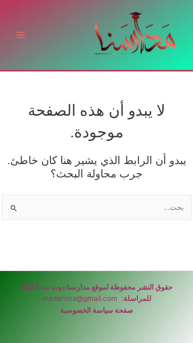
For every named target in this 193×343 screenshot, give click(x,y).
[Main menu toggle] (20, 35)
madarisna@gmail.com (79, 298)
